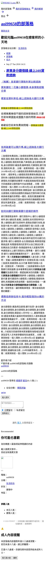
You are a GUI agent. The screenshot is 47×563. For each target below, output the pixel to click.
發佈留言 (5, 413)
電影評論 (21, 388)
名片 (8, 60)
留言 (25, 381)
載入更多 (5, 397)
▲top (3, 392)
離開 (15, 558)
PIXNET (12, 521)
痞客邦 (19, 381)
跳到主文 (5, 31)
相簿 (8, 53)
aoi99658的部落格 (17, 23)
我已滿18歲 (6, 558)
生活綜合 (22, 48)
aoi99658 (5, 366)
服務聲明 (28, 524)
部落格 (9, 56)
